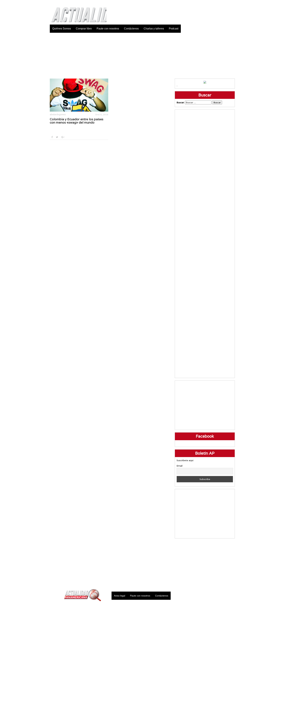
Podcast (173, 28)
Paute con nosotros (108, 28)
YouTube (232, 3)
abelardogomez (58, 114)
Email (179, 465)
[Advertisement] (141, 56)
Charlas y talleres (154, 28)
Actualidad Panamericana (77, 12)
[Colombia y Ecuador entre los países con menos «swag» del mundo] (79, 95)
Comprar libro (84, 28)
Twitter (216, 3)
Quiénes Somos (61, 28)
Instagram (224, 3)
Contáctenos (131, 28)
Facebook (208, 3)
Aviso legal (119, 595)
